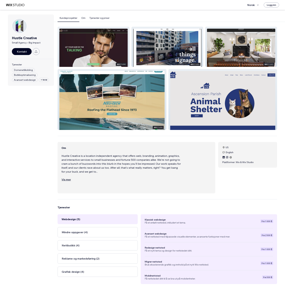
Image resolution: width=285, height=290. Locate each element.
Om (83, 17)
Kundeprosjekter (68, 17)
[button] (93, 47)
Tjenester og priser (99, 17)
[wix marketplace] (15, 5)
